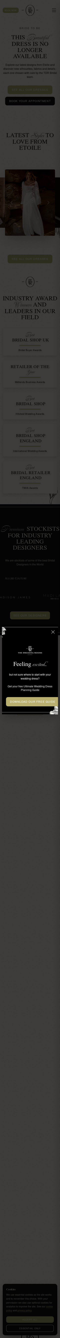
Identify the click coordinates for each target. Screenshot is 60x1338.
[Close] (53, 632)
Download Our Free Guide (33, 702)
